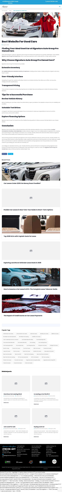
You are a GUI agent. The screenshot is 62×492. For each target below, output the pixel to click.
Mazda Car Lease (37, 351)
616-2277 (9, 449)
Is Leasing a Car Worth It (42, 394)
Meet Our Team (35, 456)
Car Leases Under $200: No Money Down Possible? (22, 183)
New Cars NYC (18, 354)
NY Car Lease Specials (23, 357)
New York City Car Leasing (9, 357)
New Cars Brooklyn (7, 354)
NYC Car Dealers (35, 357)
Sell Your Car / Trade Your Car (23, 449)
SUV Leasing (48, 449)
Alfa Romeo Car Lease (8, 333)
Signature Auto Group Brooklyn (33, 360)
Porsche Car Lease (19, 360)
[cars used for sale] (16, 416)
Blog (10, 10)
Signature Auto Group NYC (49, 360)
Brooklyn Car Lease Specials (9, 336)
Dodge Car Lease (54, 345)
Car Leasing (32, 342)
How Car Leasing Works (36, 446)
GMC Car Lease (36, 348)
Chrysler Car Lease (42, 345)
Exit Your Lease (20, 447)
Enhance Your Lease (21, 451)
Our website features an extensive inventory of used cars (15, 71)
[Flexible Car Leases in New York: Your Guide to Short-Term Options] (31, 198)
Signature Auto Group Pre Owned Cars (11, 56)
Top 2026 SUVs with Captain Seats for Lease (20, 236)
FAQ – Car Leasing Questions (52, 456)
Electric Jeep (6, 348)
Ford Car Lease (26, 348)
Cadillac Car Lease (36, 336)
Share (5, 154)
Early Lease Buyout (35, 454)
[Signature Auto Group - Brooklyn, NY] (5, 7)
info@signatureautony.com (9, 456)
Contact (19, 456)
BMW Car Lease (55, 333)
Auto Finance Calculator (22, 454)
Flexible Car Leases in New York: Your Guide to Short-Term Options (28, 210)
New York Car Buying (29, 354)
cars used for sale (9, 427)
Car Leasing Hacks (43, 342)
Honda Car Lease (47, 348)
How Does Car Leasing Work (13, 394)
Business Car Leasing (36, 452)
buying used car (39, 427)
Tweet (11, 154)
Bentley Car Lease (44, 333)
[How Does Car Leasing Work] (16, 383)
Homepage (4, 10)
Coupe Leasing (49, 451)
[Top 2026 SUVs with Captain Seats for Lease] (31, 224)
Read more (6, 402)
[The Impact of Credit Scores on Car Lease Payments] (31, 304)
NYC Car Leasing (45, 357)
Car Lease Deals (35, 451)
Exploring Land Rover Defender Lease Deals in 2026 (22, 263)
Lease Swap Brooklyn (36, 447)
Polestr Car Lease (7, 360)
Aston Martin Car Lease (22, 333)
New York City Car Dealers (42, 354)
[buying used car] (46, 416)
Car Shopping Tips (31, 345)
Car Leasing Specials (8, 345)
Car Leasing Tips (19, 345)
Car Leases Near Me (22, 342)
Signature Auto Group (18, 467)
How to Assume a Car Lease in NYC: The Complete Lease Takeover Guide (30, 289)
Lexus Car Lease (26, 351)
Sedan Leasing (49, 447)
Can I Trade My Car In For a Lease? (10, 339)
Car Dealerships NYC (40, 339)
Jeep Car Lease (6, 351)
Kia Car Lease (17, 351)
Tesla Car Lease (6, 363)
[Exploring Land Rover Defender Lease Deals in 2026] (31, 251)
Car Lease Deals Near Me (8, 342)
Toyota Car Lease (18, 363)
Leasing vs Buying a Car (51, 446)
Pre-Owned (48, 454)
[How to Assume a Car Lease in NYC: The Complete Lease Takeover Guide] (31, 277)
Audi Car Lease (33, 333)
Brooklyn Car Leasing (24, 336)
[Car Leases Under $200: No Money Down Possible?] (31, 171)
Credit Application (21, 446)
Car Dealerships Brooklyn (27, 339)
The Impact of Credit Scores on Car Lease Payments (23, 316)
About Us (19, 452)
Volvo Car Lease (28, 363)
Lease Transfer (35, 449)
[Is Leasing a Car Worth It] (46, 383)
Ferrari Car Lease (16, 348)
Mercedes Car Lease (49, 351)
